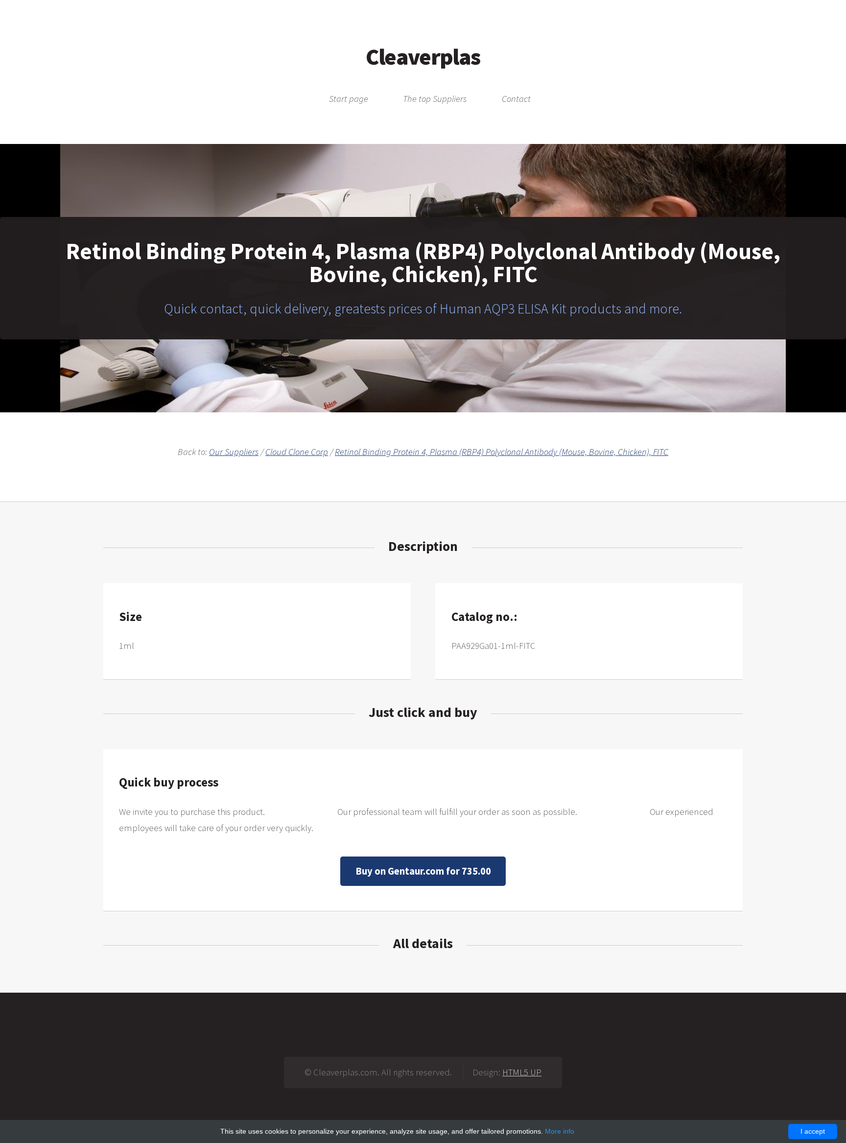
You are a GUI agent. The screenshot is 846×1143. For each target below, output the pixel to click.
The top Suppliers (435, 99)
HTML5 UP (521, 1072)
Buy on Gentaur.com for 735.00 (423, 871)
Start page (348, 99)
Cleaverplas (423, 56)
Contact (516, 99)
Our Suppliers (233, 451)
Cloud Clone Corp (296, 451)
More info (559, 1131)
